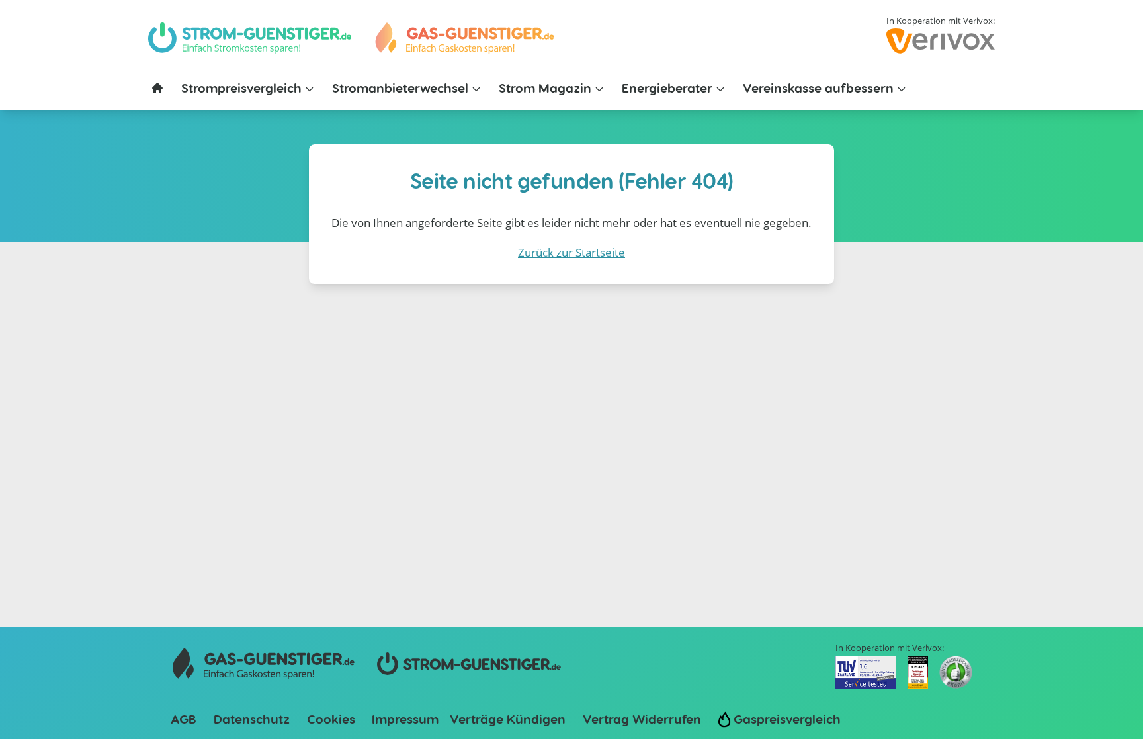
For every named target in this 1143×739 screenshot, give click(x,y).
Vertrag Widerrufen (642, 718)
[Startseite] (157, 88)
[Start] (464, 38)
